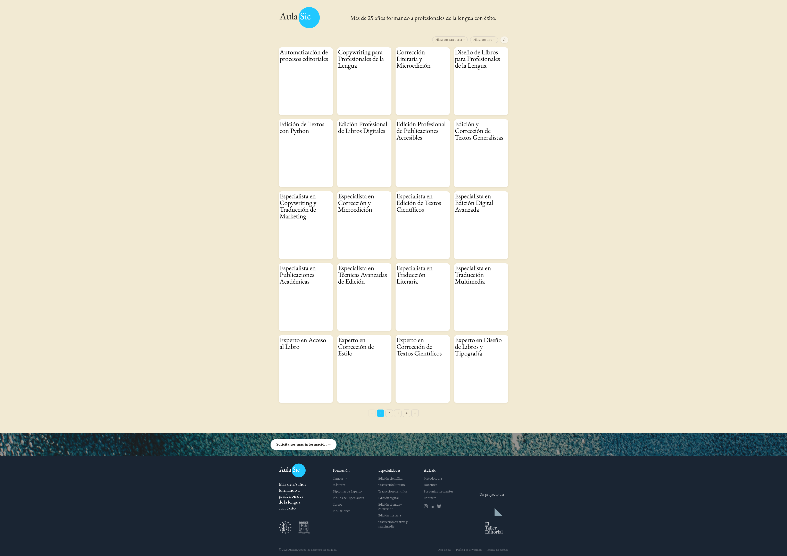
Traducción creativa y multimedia (393, 524)
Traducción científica (392, 491)
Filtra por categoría (448, 40)
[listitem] (306, 81)
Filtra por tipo (482, 40)
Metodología (433, 478)
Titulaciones (341, 511)
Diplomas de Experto (347, 491)
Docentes (430, 485)
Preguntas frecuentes (438, 491)
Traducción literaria (392, 485)
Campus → (340, 478)
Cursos (337, 504)
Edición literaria (389, 515)
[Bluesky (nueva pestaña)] (439, 506)
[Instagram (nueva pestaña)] (426, 506)
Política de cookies (497, 549)
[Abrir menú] (504, 17)
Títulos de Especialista (348, 498)
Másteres (339, 485)
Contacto (430, 498)
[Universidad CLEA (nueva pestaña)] (304, 527)
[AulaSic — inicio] (299, 18)
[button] (393, 444)
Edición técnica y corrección (390, 507)
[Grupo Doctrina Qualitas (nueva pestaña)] (285, 527)
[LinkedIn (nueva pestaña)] (432, 506)
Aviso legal (444, 549)
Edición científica (390, 478)
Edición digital (388, 498)
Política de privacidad (469, 549)
